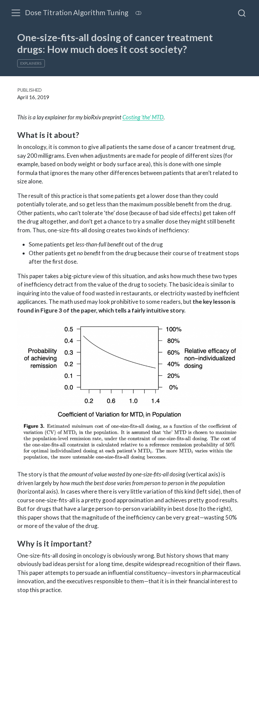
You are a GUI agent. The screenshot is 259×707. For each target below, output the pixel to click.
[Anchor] (84, 134)
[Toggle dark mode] (138, 13)
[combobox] (242, 13)
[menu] (16, 13)
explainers (30, 63)
